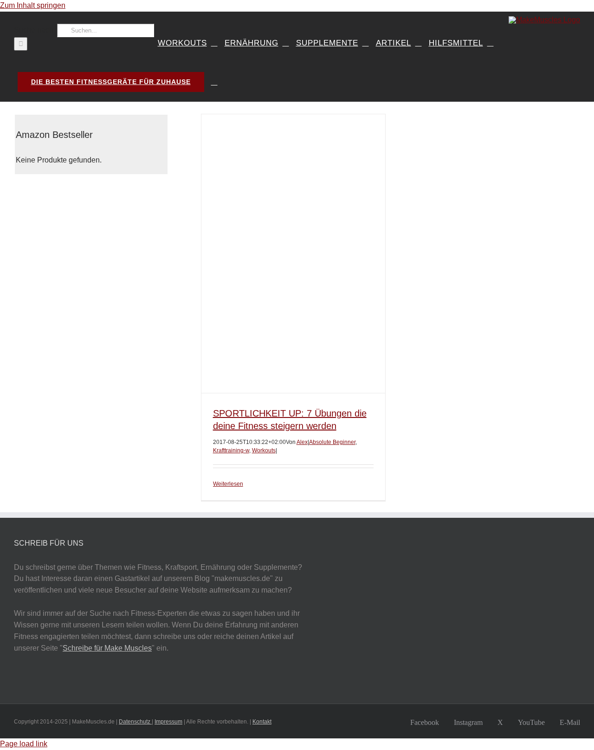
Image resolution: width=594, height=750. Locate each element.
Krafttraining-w (231, 450)
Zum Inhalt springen (32, 5)
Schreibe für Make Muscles (107, 648)
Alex (302, 442)
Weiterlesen (228, 484)
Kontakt (261, 721)
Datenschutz (135, 721)
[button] (214, 82)
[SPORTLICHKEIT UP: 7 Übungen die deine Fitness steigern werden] (293, 253)
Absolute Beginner (332, 442)
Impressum (168, 721)
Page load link (23, 744)
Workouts (264, 450)
